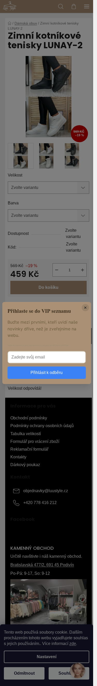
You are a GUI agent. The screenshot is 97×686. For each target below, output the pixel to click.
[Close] (85, 307)
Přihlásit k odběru (47, 372)
